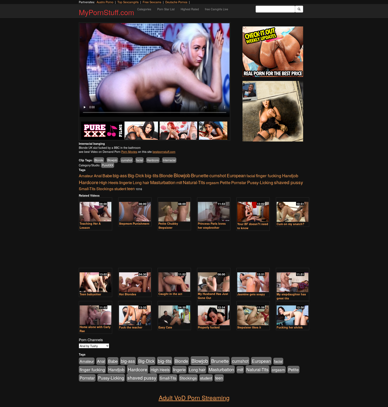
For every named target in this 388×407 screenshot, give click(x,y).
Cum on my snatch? (290, 224)
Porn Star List (166, 9)
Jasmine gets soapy (251, 294)
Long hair (141, 182)
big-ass (120, 175)
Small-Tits (87, 188)
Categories (144, 9)
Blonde (98, 160)
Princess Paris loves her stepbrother (212, 225)
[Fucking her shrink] (292, 313)
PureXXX (107, 165)
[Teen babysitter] (95, 280)
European (236, 175)
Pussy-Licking (260, 182)
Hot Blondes (127, 294)
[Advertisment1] (272, 51)
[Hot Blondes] (135, 280)
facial (139, 160)
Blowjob (112, 160)
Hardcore (153, 160)
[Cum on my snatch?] (292, 210)
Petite (225, 182)
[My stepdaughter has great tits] (292, 280)
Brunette (200, 175)
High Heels (108, 182)
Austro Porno (105, 2)
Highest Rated (190, 9)
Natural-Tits (194, 182)
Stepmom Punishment (134, 223)
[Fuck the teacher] (135, 313)
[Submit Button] (299, 9)
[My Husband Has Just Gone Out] (214, 280)
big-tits (151, 175)
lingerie (125, 182)
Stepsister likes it (249, 327)
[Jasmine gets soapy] (253, 280)
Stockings (105, 188)
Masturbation (162, 182)
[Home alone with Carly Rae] (95, 313)
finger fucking (268, 175)
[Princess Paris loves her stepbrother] (214, 209)
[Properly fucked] (214, 313)
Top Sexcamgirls (128, 2)
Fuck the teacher (130, 327)
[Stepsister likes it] (253, 313)
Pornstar (238, 182)
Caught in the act (170, 294)
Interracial (169, 160)
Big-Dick (136, 175)
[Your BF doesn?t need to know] (253, 210)
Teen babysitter (90, 294)
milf (179, 182)
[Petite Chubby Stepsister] (174, 209)
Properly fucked (209, 327)
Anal (98, 175)
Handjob (290, 175)
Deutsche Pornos (176, 2)
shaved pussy (288, 182)
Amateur (86, 175)
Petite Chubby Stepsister (168, 225)
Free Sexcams (152, 2)
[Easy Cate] (174, 313)
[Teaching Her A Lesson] (95, 209)
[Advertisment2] (272, 111)
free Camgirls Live (216, 9)
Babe (107, 175)
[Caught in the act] (174, 280)
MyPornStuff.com (106, 12)
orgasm (212, 182)
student (120, 188)
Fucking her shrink (290, 327)
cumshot (126, 160)
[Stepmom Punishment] (135, 209)
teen (131, 188)
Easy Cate (165, 327)
